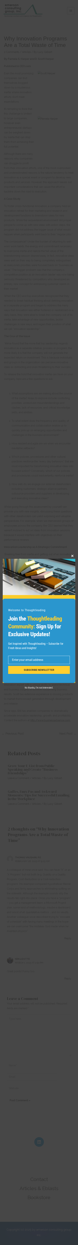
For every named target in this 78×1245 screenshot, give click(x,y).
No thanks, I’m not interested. (39, 687)
